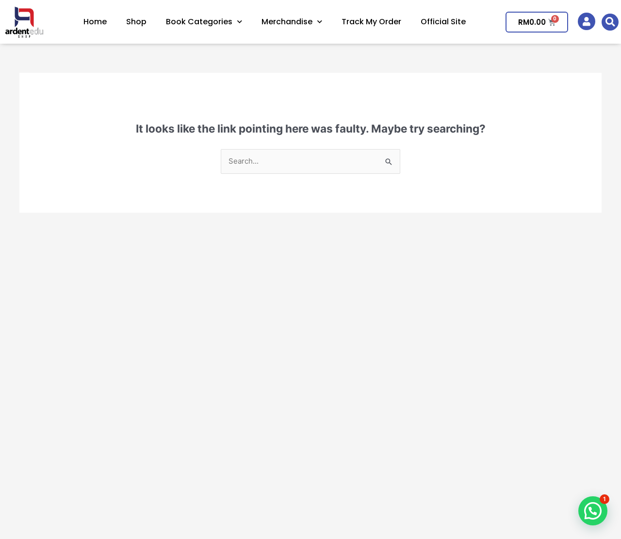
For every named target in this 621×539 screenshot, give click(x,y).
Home (95, 21)
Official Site (443, 21)
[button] (610, 22)
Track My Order (371, 21)
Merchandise (286, 21)
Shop (136, 21)
